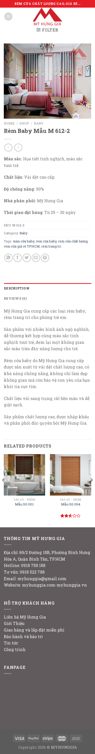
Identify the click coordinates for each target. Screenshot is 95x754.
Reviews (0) (15, 298)
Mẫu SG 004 (70, 504)
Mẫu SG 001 (24, 504)
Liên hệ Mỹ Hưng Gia (25, 617)
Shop (24, 123)
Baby (38, 123)
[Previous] (3, 490)
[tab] (47, 288)
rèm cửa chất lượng (73, 241)
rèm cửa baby (46, 241)
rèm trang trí (51, 246)
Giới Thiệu (14, 623)
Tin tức (11, 642)
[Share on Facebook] (17, 258)
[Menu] (8, 16)
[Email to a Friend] (36, 258)
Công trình (15, 649)
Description (16, 288)
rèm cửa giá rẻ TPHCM (22, 246)
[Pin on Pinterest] (45, 258)
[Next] (91, 490)
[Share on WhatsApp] (8, 258)
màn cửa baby (23, 241)
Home (9, 123)
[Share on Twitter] (27, 258)
